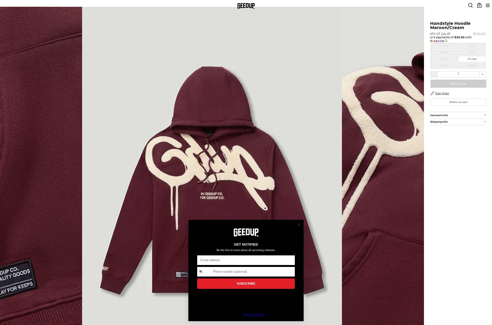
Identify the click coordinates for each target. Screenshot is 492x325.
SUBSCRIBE (246, 283)
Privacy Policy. (254, 314)
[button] (458, 39)
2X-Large (472, 59)
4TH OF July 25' (440, 34)
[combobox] (204, 271)
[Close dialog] (298, 224)
